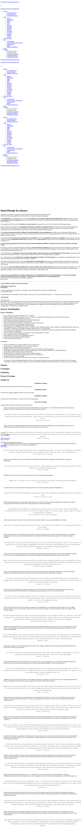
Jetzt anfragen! (4, 297)
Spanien (9, 34)
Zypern (9, 37)
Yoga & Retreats (11, 14)
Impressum (3, 445)
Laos (8, 24)
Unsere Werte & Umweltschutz (15, 42)
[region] (40, 187)
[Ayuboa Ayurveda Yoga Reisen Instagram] (14, 59)
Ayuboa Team (10, 41)
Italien (8, 22)
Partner (9, 45)
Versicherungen (11, 44)
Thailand (9, 35)
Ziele (5, 17)
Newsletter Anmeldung (13, 54)
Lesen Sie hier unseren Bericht (9, 243)
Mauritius (9, 27)
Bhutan (9, 18)
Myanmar (9, 28)
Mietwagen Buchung (12, 47)
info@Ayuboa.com (5, 438)
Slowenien (9, 31)
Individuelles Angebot (12, 57)
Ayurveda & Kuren (12, 13)
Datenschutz (4, 446)
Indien (8, 21)
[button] (40, 309)
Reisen (5, 11)
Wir (5, 40)
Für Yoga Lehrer (8, 38)
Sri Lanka (9, 32)
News (5, 48)
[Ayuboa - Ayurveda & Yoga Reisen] (10, 2)
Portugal (9, 30)
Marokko (9, 25)
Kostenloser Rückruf (12, 55)
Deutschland (10, 20)
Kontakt (6, 49)
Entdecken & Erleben (12, 15)
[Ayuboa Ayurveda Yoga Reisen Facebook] (5, 59)
